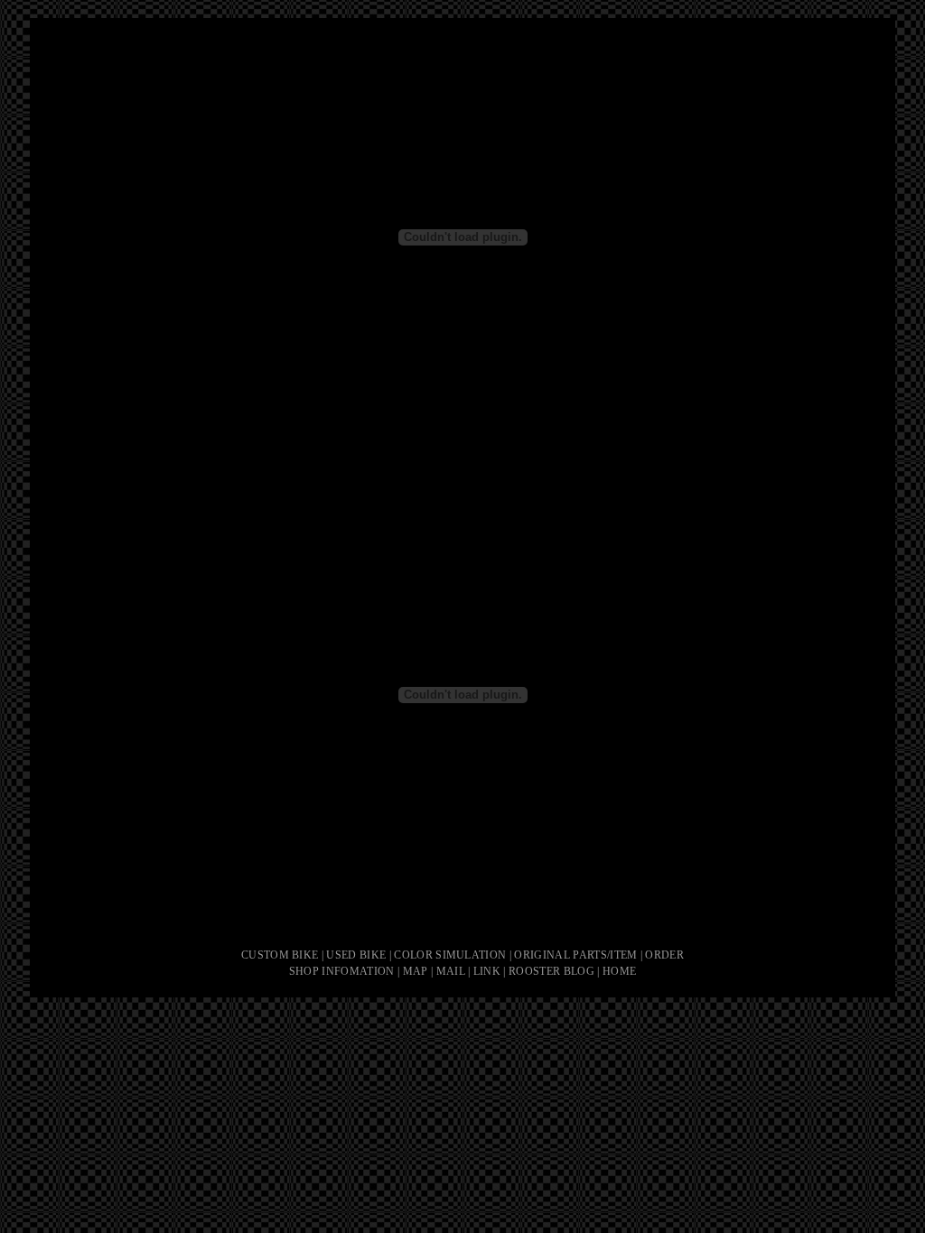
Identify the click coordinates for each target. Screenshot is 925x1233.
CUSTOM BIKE (280, 955)
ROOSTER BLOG (551, 971)
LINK (486, 971)
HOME (619, 971)
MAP (415, 971)
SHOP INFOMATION (342, 971)
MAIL (450, 971)
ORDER (664, 955)
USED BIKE (356, 955)
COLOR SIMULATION (450, 955)
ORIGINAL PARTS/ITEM (575, 955)
